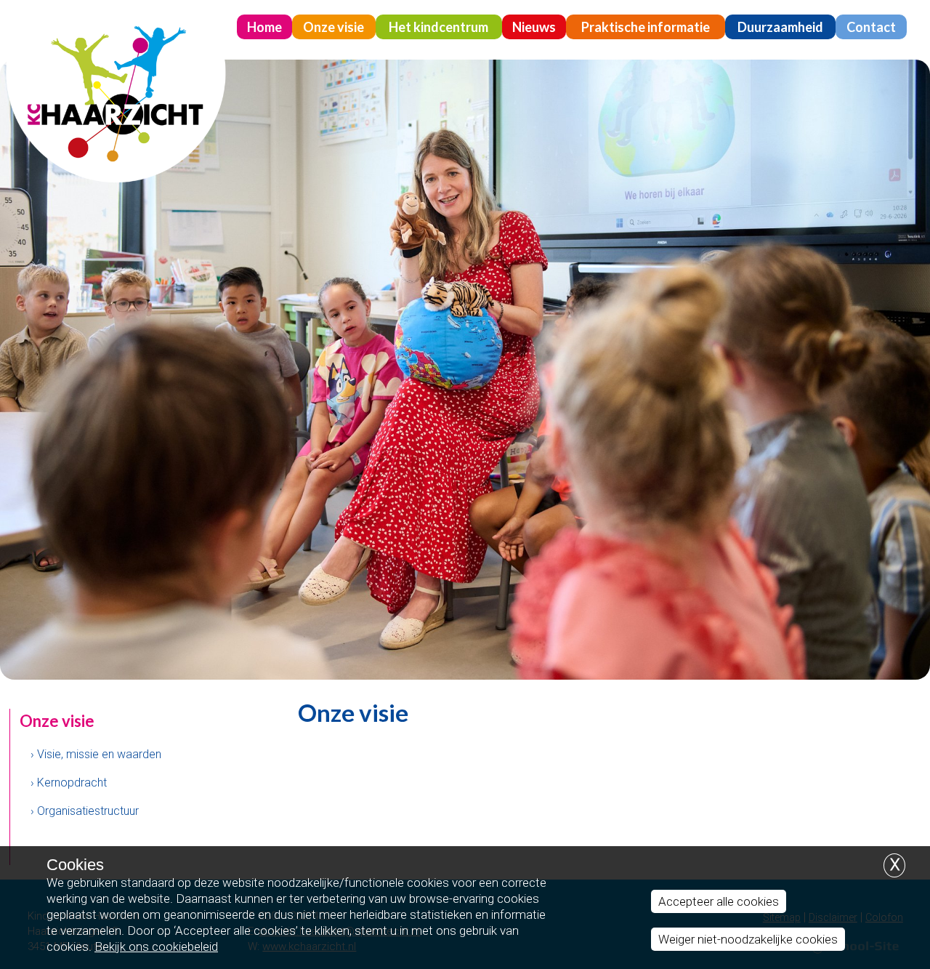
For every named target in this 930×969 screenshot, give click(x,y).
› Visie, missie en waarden (96, 754)
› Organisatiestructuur (85, 811)
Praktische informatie (645, 27)
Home (264, 27)
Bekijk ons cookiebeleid (156, 946)
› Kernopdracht (69, 782)
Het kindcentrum (438, 27)
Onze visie (333, 27)
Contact (871, 27)
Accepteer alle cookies (718, 901)
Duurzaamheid (780, 27)
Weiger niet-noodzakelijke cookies (748, 939)
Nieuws (534, 27)
